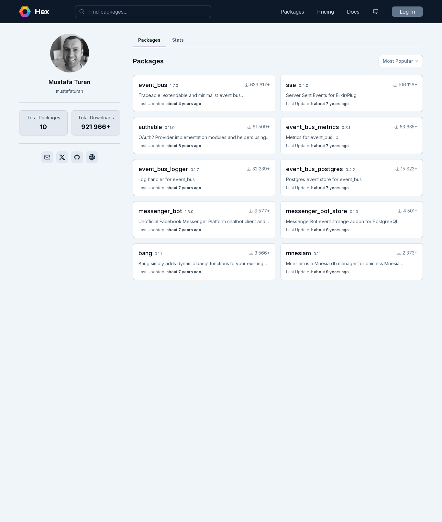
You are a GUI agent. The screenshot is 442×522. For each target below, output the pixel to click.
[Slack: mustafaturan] (92, 157)
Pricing (325, 11)
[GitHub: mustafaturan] (77, 157)
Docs (353, 11)
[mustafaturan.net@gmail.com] (47, 157)
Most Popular (398, 61)
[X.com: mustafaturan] (62, 157)
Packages (292, 11)
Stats (178, 40)
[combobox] (143, 11)
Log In (407, 11)
